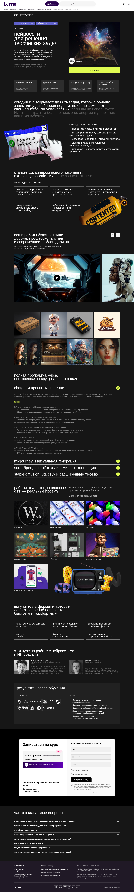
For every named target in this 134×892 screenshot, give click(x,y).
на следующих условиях (86, 789)
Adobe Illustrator (106, 708)
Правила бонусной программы (50, 872)
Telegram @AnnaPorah (21, 876)
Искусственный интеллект (18, 9)
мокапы (99, 711)
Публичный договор (47, 866)
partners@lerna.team (20, 878)
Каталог (6, 9)
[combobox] (74, 757)
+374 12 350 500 (19, 866)
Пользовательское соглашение (50, 875)
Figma (95, 708)
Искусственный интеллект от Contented (40, 9)
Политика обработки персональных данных (54, 869)
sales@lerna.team (19, 871)
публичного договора (92, 792)
